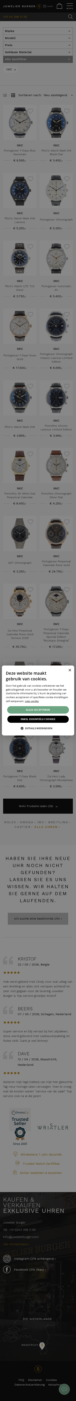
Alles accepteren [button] (38, 709)
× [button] (69, 670)
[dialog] (38, 700)
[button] (38, 728)
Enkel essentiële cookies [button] (38, 719)
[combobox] (64, 670)
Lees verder (32, 701)
